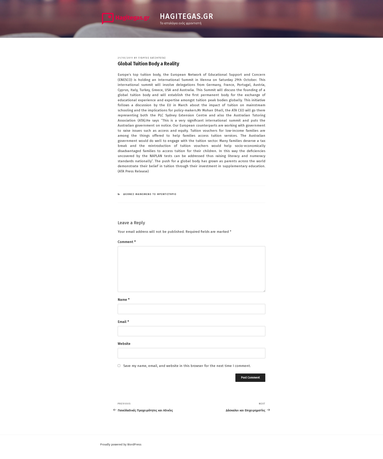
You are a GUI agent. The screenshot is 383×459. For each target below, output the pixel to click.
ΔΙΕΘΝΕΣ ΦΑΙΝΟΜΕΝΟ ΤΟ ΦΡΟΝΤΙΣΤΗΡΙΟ (150, 194)
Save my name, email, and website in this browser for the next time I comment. (187, 366)
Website (124, 344)
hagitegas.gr (186, 16)
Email (123, 322)
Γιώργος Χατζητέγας (152, 58)
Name (123, 300)
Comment (127, 242)
